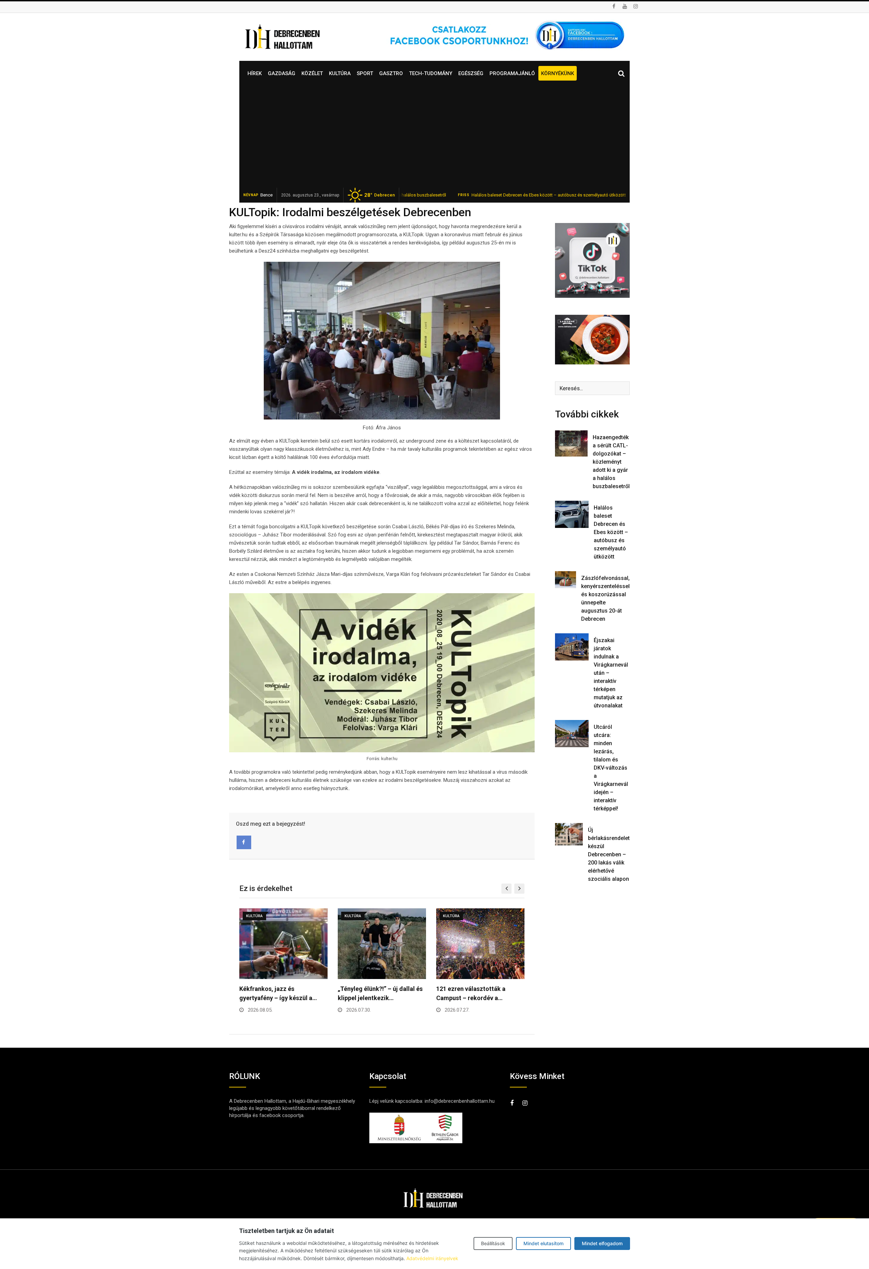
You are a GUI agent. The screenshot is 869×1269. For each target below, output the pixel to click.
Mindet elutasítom (543, 1243)
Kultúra (340, 73)
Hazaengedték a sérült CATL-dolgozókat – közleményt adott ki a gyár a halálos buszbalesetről (611, 462)
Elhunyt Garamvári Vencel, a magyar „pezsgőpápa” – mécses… (475, 998)
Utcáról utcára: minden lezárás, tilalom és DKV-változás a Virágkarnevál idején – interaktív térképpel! (611, 768)
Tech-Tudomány (430, 73)
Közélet (312, 73)
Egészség (470, 73)
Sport (365, 73)
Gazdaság (281, 73)
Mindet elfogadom (602, 1243)
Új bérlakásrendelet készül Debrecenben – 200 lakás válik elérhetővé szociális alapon (609, 854)
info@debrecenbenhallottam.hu (460, 1101)
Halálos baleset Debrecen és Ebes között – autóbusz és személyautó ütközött (494, 195)
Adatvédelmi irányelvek (432, 1258)
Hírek (254, 73)
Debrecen (379, 195)
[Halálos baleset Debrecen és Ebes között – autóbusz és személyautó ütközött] (572, 514)
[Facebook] (244, 842)
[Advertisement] (434, 136)
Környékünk (557, 73)
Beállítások (493, 1243)
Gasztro (391, 73)
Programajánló (512, 73)
